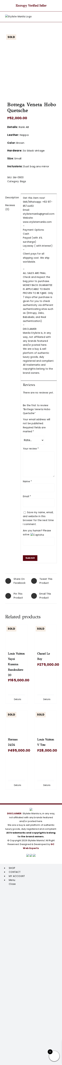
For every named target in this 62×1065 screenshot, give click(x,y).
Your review (31, 448)
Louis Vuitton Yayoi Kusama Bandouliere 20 (16, 664)
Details (17, 699)
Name (27, 481)
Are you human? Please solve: (37, 532)
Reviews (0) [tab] (10, 207)
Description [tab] (12, 197)
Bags (23, 181)
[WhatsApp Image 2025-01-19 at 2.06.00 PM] (31, 63)
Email (27, 496)
